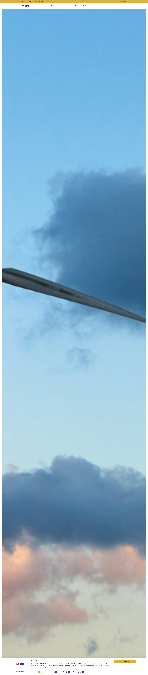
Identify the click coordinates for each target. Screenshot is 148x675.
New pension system (64, 5)
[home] (25, 6)
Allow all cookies (124, 661)
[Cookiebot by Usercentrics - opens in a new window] (20, 672)
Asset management (38, 1)
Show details (90, 672)
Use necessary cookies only (124, 666)
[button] (125, 5)
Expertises (75, 5)
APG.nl (23, 1)
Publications (51, 5)
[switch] (55, 672)
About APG (85, 5)
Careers (29, 1)
